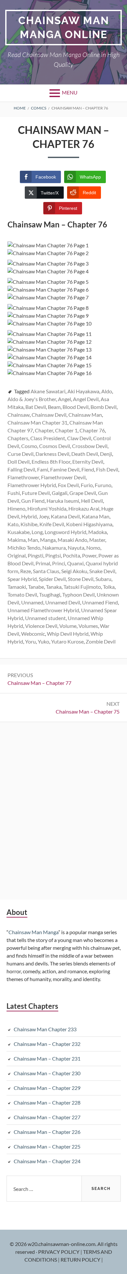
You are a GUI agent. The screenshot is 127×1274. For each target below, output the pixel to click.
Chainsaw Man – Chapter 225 (47, 1146)
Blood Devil (76, 407)
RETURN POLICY (81, 1259)
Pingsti (35, 555)
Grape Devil (82, 493)
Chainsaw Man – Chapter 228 (47, 1102)
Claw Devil (79, 438)
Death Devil (84, 454)
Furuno (103, 485)
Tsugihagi (49, 594)
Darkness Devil (52, 454)
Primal (42, 563)
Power (89, 555)
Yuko (43, 641)
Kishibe (29, 524)
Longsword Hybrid (65, 532)
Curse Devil (20, 454)
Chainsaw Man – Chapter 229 (47, 1088)
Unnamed (32, 602)
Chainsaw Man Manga (33, 932)
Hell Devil (92, 501)
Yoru (30, 641)
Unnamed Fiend (100, 602)
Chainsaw (18, 415)
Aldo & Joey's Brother (31, 399)
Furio (87, 485)
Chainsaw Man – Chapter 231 (47, 1058)
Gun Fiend (33, 501)
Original (16, 555)
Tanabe (36, 587)
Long (37, 532)
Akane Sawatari (48, 391)
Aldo (106, 391)
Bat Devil (35, 407)
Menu (70, 92)
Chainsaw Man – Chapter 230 (47, 1073)
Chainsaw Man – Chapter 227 (47, 1117)
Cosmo (29, 446)
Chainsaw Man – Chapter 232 (47, 1044)
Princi (58, 563)
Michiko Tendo (23, 547)
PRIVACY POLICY (59, 1252)
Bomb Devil (104, 407)
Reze (25, 571)
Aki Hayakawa (83, 391)
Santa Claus (46, 571)
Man (33, 540)
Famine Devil (64, 469)
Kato (13, 524)
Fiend (87, 469)
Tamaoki (16, 587)
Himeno (16, 508)
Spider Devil (52, 579)
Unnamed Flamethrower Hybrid (43, 610)
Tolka (109, 587)
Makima (16, 540)
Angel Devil (86, 399)
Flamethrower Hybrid (31, 485)
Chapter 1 (66, 430)
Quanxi (75, 563)
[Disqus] (63, 810)
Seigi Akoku (74, 571)
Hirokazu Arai (83, 508)
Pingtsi (53, 555)
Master (97, 540)
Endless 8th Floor (51, 461)
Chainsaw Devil (49, 415)
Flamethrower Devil (63, 477)
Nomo (93, 547)
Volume (68, 626)
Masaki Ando (72, 540)
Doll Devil (18, 461)
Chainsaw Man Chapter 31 (37, 422)
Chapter (44, 430)
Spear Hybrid (22, 579)
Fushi (13, 493)
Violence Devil (41, 626)
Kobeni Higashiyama (89, 524)
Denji (106, 454)
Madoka (97, 532)
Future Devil (36, 493)
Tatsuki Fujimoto (82, 587)
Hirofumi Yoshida (46, 508)
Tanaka (54, 587)
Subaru (103, 579)
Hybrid (29, 516)
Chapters (17, 438)
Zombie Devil (101, 641)
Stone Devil (80, 579)
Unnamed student (45, 618)
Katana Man (95, 516)
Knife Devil (51, 524)
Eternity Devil (87, 461)
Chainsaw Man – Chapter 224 (47, 1161)
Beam (54, 407)
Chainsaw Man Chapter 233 (45, 1029)
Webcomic (33, 633)
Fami (42, 469)
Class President (47, 438)
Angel (64, 399)
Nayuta (76, 547)
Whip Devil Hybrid (68, 633)
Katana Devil (65, 516)
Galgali (59, 493)
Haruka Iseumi (63, 501)
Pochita (71, 555)
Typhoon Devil (78, 594)
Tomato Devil (22, 594)
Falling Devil (21, 469)
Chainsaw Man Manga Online (63, 27)
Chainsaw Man (85, 415)
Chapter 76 (92, 430)
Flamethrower (23, 477)
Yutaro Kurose (67, 641)
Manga (48, 540)
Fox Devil (68, 485)
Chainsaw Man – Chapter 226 (47, 1132)
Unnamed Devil (62, 602)
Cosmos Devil (54, 446)
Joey (44, 516)
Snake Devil (102, 571)
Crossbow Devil (89, 446)
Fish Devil (107, 469)
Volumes (88, 626)
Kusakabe (18, 532)
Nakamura (54, 547)
